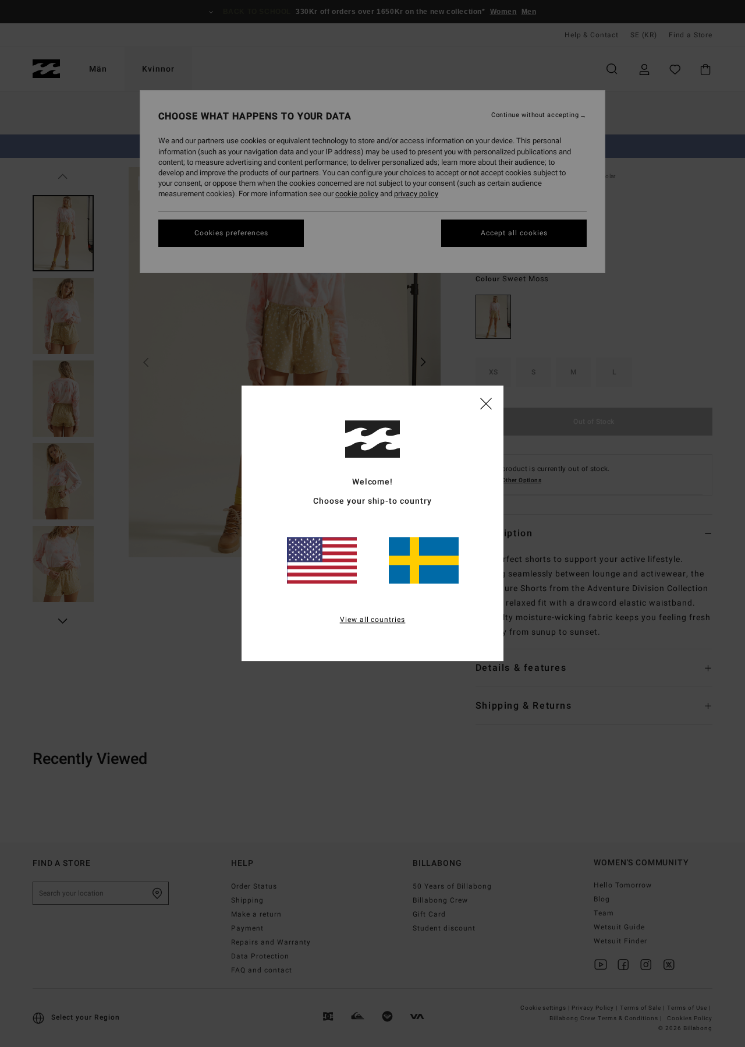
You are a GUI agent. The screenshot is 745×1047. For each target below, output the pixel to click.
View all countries (373, 620)
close (486, 403)
